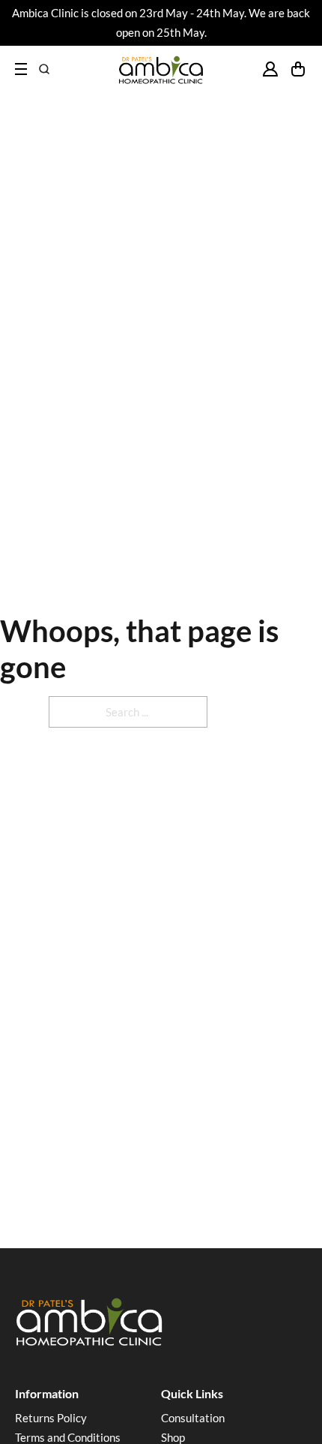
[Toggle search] (44, 69)
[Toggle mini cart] (298, 69)
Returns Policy (51, 1417)
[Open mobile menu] (21, 69)
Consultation (193, 1417)
